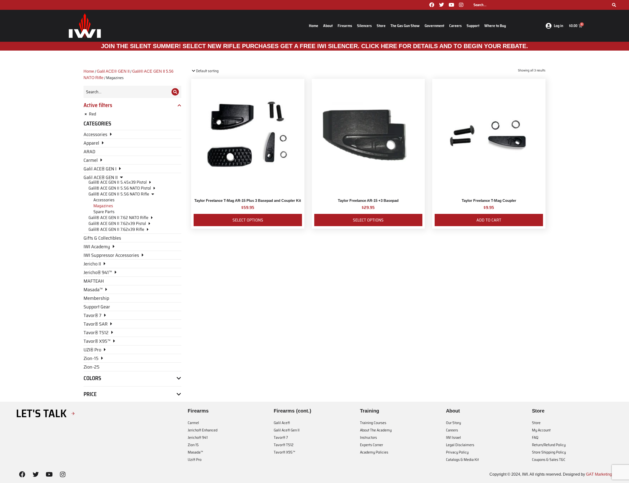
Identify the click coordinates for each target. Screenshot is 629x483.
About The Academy (376, 430)
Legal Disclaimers (460, 445)
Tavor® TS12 (283, 445)
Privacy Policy (457, 452)
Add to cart (488, 220)
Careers (455, 26)
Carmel (193, 423)
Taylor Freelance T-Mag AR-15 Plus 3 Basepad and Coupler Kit (247, 200)
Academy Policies (374, 452)
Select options (247, 220)
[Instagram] (461, 5)
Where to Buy (495, 26)
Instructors (368, 437)
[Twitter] (441, 5)
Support (473, 26)
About (328, 26)
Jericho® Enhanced (202, 430)
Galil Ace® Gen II (287, 430)
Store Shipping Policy (549, 452)
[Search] (614, 5)
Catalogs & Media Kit (462, 459)
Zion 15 (193, 445)
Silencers (364, 26)
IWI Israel (453, 437)
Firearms (345, 26)
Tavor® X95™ (284, 452)
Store (381, 26)
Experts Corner (371, 445)
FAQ (535, 437)
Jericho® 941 (198, 437)
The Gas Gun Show (405, 26)
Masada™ (195, 452)
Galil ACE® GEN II (113, 71)
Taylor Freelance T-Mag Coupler (489, 200)
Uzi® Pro (194, 459)
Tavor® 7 (281, 437)
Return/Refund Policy (549, 445)
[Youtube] (451, 5)
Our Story (453, 423)
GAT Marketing (599, 474)
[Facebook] (432, 5)
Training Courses (373, 423)
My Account (541, 430)
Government (434, 26)
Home (313, 26)
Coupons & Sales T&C (548, 459)
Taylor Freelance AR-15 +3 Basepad (368, 200)
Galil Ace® (282, 423)
